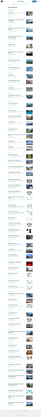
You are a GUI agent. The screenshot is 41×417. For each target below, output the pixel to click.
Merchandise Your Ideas (12, 243)
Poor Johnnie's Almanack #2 (12, 61)
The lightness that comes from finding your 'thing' (15, 122)
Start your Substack (18, 413)
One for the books (10, 136)
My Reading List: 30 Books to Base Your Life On (16, 135)
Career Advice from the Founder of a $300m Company (16, 29)
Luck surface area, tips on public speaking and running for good (16, 376)
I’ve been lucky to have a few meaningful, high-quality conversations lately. (15, 358)
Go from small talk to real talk (13, 350)
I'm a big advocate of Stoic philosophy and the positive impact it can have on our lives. (15, 231)
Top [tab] (11, 9)
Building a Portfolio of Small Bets (14, 160)
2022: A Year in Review (12, 286)
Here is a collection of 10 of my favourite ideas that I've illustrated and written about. (16, 224)
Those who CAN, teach (12, 312)
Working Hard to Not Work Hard (14, 95)
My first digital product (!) (13, 337)
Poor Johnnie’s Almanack (13, 67)
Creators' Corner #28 (11, 333)
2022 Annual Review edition (13, 280)
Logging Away (11, 87)
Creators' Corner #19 (11, 404)
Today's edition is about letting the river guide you (15, 167)
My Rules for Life (11, 141)
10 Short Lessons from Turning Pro (14, 116)
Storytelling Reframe (12, 205)
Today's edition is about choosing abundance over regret (16, 173)
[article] (20, 14)
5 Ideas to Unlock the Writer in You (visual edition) (16, 197)
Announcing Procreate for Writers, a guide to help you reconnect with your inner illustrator (15, 186)
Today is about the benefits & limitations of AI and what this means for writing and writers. (16, 237)
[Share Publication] (31, 1)
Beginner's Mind (11, 217)
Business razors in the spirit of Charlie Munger (14, 68)
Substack (16, 415)
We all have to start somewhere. (12, 218)
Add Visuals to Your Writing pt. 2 (14, 185)
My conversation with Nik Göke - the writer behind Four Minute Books (16, 96)
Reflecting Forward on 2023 (13, 267)
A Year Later (10, 11)
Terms (22, 411)
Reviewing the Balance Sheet (14, 80)
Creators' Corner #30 (11, 319)
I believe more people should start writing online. (15, 391)
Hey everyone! (10, 274)
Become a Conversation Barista (14, 356)
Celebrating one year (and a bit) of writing (16, 293)
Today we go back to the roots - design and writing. (15, 244)
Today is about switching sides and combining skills (15, 250)
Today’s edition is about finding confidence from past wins (16, 155)
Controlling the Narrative (13, 129)
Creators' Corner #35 (11, 268)
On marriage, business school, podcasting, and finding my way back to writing (16, 13)
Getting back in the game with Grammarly (14, 255)
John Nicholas (13, 14)
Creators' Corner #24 (11, 365)
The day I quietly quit (11, 130)
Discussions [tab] (14, 9)
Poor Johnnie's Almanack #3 (12, 38)
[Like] (8, 209)
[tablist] (12, 9)
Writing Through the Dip (12, 103)
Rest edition (10, 146)
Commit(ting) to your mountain (14, 172)
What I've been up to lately (12, 104)
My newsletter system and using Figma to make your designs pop (16, 384)
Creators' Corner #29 (11, 325)
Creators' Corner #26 (11, 346)
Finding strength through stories (14, 324)
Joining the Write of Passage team (14, 364)
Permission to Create (12, 110)
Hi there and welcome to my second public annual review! (16, 287)
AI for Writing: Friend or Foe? (13, 235)
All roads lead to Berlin (12, 345)
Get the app (24, 413)
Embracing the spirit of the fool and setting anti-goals (16, 332)
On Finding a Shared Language (14, 60)
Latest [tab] (9, 9)
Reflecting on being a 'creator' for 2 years (14, 81)
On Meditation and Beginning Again (15, 262)
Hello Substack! (11, 249)
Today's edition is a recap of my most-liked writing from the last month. (16, 148)
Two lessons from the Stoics (13, 229)
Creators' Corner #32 (11, 300)
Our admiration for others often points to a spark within (16, 111)
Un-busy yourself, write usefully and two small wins (16, 403)
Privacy (20, 411)
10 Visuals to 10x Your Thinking (14, 223)
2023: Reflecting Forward (13, 273)
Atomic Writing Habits (12, 254)
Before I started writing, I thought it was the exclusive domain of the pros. (15, 306)
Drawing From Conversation (13, 318)
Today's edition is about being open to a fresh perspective (16, 180)
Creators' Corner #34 (11, 281)
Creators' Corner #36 (11, 263)
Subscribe (34, 1)
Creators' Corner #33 (11, 294)
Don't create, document (12, 299)
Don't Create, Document (12, 304)
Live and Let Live (11, 121)
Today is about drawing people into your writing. (15, 192)
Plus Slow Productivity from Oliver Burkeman (14, 30)
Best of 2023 (10, 74)
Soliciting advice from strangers (14, 179)
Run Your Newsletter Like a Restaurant (15, 390)
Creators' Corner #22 (11, 377)
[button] (13, 4)
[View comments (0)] (14, 209)
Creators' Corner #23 (11, 371)
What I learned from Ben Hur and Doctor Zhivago (15, 52)
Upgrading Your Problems (13, 154)
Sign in (38, 1)
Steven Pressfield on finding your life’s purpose (14, 117)
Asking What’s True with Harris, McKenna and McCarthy (16, 20)
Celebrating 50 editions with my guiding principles (15, 142)
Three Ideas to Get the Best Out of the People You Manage (15, 37)
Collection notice (26, 411)
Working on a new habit (11, 45)
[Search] (29, 1)
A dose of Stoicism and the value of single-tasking (16, 396)
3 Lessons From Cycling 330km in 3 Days (16, 166)
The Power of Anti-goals (13, 211)
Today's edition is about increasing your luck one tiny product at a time (16, 162)
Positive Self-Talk (11, 44)
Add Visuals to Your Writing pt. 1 (14, 191)
